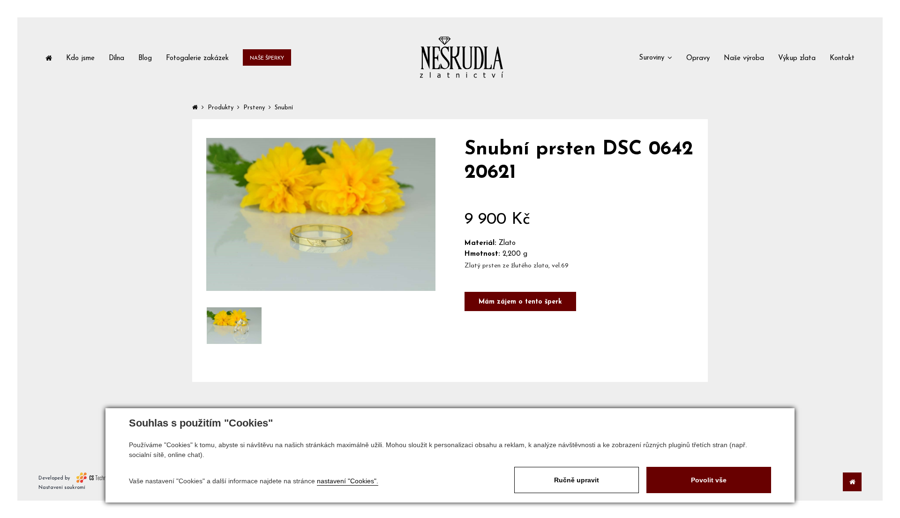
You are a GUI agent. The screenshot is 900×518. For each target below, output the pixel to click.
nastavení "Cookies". (347, 481)
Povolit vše (709, 480)
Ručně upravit (576, 480)
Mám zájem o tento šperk (520, 301)
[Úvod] (48, 57)
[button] (655, 57)
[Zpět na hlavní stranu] (461, 57)
